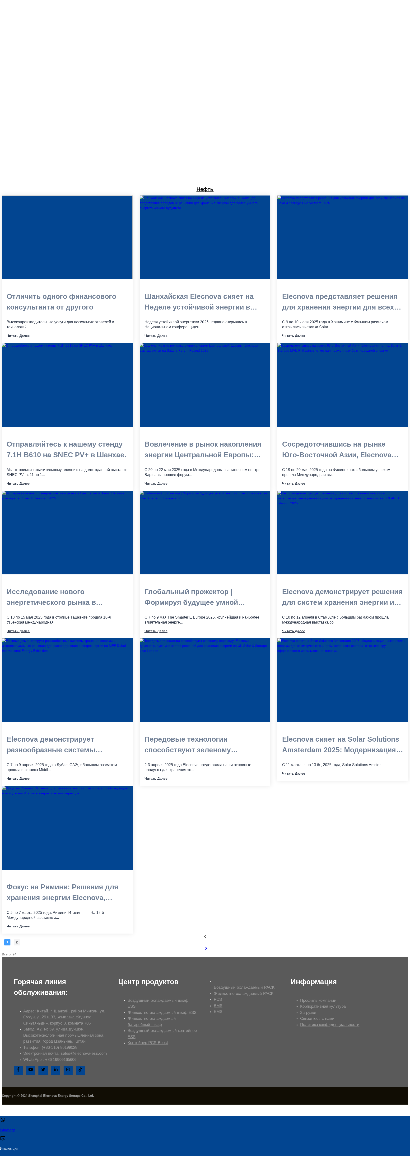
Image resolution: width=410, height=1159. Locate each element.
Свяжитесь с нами (317, 1018)
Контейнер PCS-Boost (148, 1042)
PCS (218, 999)
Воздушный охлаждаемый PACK (244, 987)
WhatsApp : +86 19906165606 (49, 1059)
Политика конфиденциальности (329, 1024)
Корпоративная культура (323, 1006)
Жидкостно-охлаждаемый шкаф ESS (162, 1012)
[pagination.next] (206, 948)
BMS (218, 1005)
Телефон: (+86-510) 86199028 (50, 1047)
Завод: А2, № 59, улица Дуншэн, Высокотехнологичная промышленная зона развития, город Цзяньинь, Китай (63, 1035)
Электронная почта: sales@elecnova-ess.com (65, 1053)
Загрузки (308, 1012)
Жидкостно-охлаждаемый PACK (244, 993)
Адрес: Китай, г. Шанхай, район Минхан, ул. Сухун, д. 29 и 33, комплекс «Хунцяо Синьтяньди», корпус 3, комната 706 (64, 1017)
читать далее (18, 336)
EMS (218, 1011)
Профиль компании (318, 1000)
